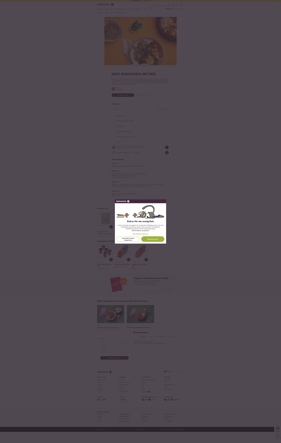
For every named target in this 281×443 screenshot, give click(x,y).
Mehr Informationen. (136, 230)
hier (150, 228)
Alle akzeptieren (152, 239)
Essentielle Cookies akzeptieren (128, 239)
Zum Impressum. (145, 230)
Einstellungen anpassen (140, 234)
